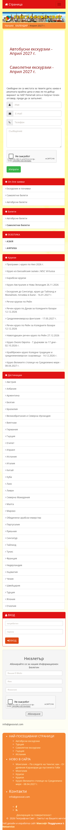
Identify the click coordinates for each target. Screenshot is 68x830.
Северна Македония (18, 497)
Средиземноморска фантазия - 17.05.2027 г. (31, 318)
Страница (15, 4)
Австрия (11, 381)
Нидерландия (14, 565)
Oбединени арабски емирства (23, 517)
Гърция (10, 436)
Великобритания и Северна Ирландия (28, 415)
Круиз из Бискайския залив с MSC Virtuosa (30, 271)
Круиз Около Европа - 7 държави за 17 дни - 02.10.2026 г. (31, 344)
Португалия (13, 524)
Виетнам (11, 422)
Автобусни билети (16, 202)
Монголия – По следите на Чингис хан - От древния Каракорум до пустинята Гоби (40, 766)
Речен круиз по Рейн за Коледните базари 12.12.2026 (30, 327)
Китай (10, 470)
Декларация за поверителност (34, 815)
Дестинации (14, 375)
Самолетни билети (17, 195)
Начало (9, 25)
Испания (11, 456)
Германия (12, 429)
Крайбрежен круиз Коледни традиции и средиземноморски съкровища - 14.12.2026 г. (31, 354)
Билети (11, 211)
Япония (10, 599)
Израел (10, 449)
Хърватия (12, 572)
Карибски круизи (16, 277)
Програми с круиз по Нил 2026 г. (25, 264)
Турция (10, 592)
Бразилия (12, 409)
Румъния (11, 531)
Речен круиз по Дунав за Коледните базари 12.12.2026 (30, 310)
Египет (10, 443)
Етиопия (11, 605)
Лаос (9, 483)
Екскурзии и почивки (18, 188)
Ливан (10, 490)
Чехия (10, 578)
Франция (11, 558)
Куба (9, 476)
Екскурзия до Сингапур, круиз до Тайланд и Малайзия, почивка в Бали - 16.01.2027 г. (30, 293)
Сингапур (11, 538)
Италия (10, 463)
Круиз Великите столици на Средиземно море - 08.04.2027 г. (33, 364)
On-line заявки (16, 181)
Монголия (21, 770)
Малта (10, 504)
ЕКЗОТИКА (13, 234)
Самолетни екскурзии (28, 747)
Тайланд (11, 544)
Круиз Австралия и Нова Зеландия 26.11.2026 (32, 284)
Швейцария (13, 585)
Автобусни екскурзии (28, 741)
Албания (11, 388)
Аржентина (12, 395)
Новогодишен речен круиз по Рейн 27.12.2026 (32, 335)
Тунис (9, 551)
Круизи (11, 257)
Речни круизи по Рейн (19, 301)
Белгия (10, 402)
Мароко (10, 510)
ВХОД (13, 640)
